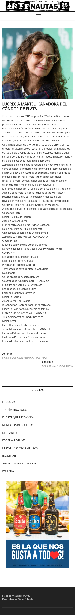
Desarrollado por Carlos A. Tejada (17, 599)
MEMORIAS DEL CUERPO (17, 425)
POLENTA (8, 471)
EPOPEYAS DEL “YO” (14, 440)
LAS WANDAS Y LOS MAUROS (20, 448)
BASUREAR (9, 455)
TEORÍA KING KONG (14, 409)
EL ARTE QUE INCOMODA (18, 417)
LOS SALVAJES (10, 402)
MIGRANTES (9, 432)
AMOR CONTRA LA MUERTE (19, 463)
